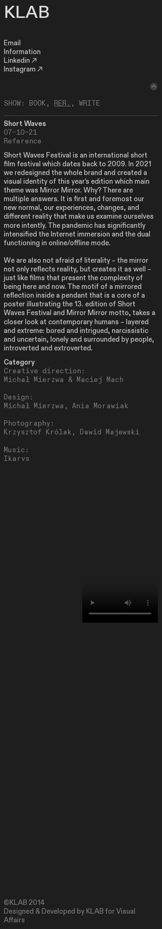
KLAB (26, 12)
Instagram (20, 69)
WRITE (89, 103)
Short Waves (25, 123)
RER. (62, 103)
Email (12, 43)
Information (22, 52)
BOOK (37, 103)
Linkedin (17, 60)
